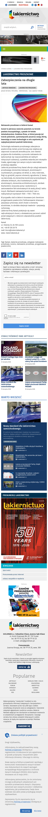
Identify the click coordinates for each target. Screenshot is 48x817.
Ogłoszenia (35, 683)
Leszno (13, 244)
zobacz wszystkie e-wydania (13, 579)
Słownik (35, 688)
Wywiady (12, 688)
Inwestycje (35, 685)
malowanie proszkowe (25, 244)
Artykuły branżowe (9, 88)
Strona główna (6, 69)
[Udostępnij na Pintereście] (16, 255)
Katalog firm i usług (35, 681)
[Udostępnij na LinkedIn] (22, 255)
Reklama (28, 2)
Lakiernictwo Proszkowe (23, 69)
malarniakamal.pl (12, 233)
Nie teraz (37, 811)
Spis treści (6, 570)
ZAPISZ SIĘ (22, 667)
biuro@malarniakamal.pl (15, 230)
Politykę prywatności (13, 750)
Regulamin (35, 692)
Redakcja (20, 2)
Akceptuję (26, 811)
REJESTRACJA (23, 5)
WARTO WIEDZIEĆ (11, 397)
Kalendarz (13, 683)
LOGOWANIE (12, 5)
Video (35, 690)
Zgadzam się (25, 726)
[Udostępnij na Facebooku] (3, 255)
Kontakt (36, 2)
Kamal (7, 242)
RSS (12, 692)
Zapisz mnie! (24, 326)
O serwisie (10, 2)
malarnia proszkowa (18, 242)
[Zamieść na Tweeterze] (10, 255)
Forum (12, 685)
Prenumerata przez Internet (13, 574)
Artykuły (12, 681)
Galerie (12, 690)
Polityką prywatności (22, 802)
